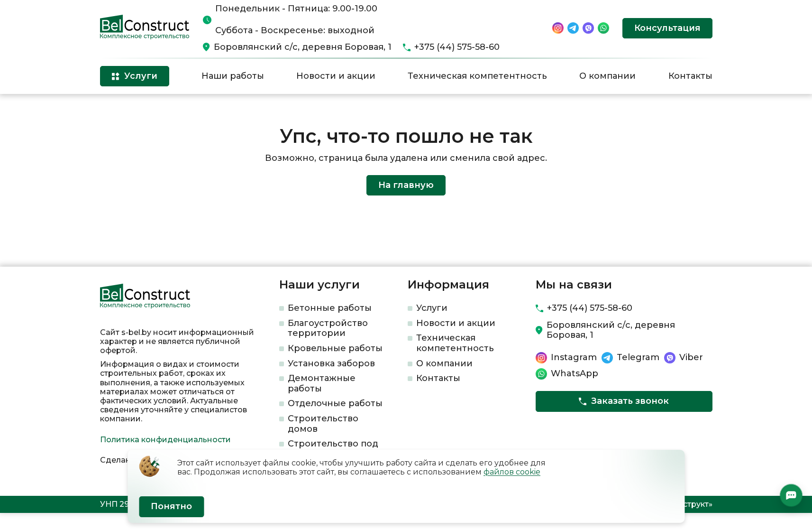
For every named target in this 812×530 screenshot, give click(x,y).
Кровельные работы (335, 348)
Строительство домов (323, 423)
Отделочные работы (335, 403)
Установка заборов (331, 363)
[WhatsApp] (603, 28)
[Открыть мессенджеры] (791, 495)
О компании (607, 76)
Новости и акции (335, 76)
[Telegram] (573, 28)
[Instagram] (558, 28)
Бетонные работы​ (330, 308)
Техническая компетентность (477, 76)
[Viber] (588, 28)
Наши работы (232, 76)
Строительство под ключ (333, 448)
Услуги (431, 308)
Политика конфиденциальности (165, 439)
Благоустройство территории (328, 328)
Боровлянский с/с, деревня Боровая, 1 (303, 47)
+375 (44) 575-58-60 (457, 47)
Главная (113, 109)
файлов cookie (512, 471)
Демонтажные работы (322, 383)
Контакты (690, 76)
